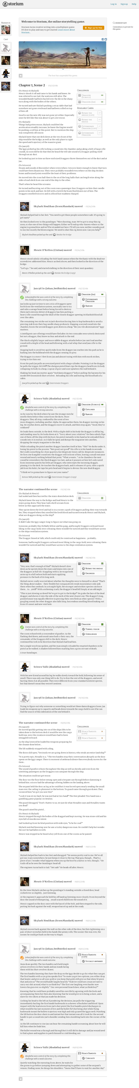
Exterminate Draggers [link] (59, 383)
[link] (91, 97)
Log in (114, 4)
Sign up (124, 4)
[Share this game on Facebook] (103, 39)
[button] (63, 69)
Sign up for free (94, 28)
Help (134, 4)
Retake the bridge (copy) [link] (64, 273)
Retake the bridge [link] (63, 234)
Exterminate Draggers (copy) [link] (63, 477)
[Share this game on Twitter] (106, 39)
